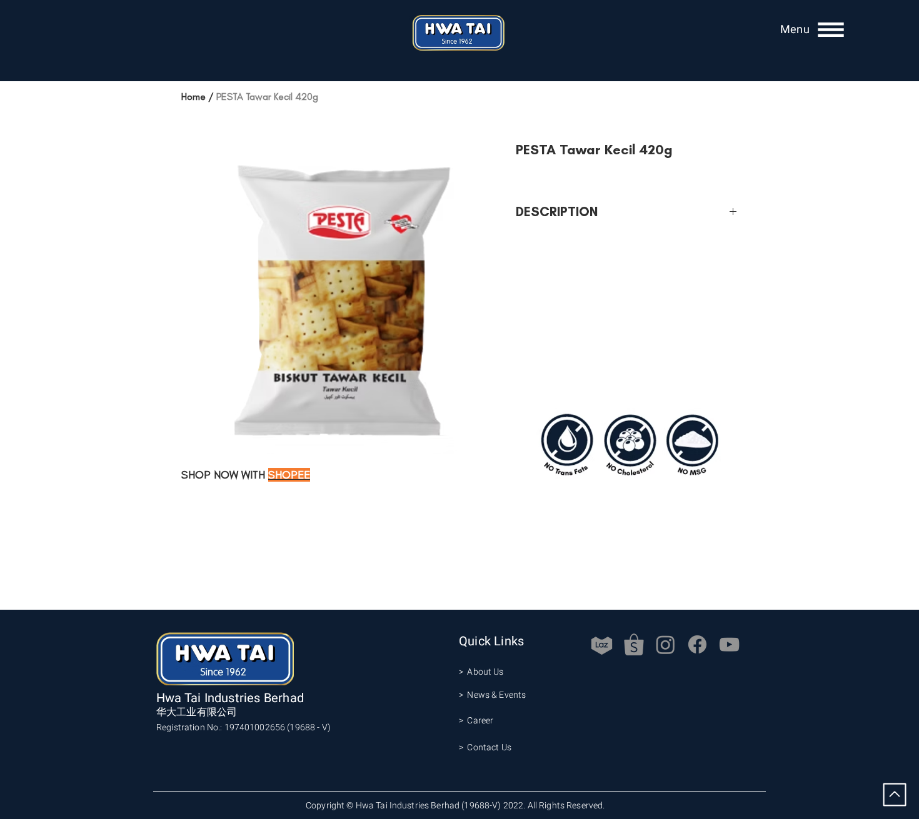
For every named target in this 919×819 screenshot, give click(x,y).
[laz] (602, 644)
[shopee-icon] (633, 644)
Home (193, 96)
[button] (795, 29)
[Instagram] (665, 644)
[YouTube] (729, 644)
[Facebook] (697, 644)
